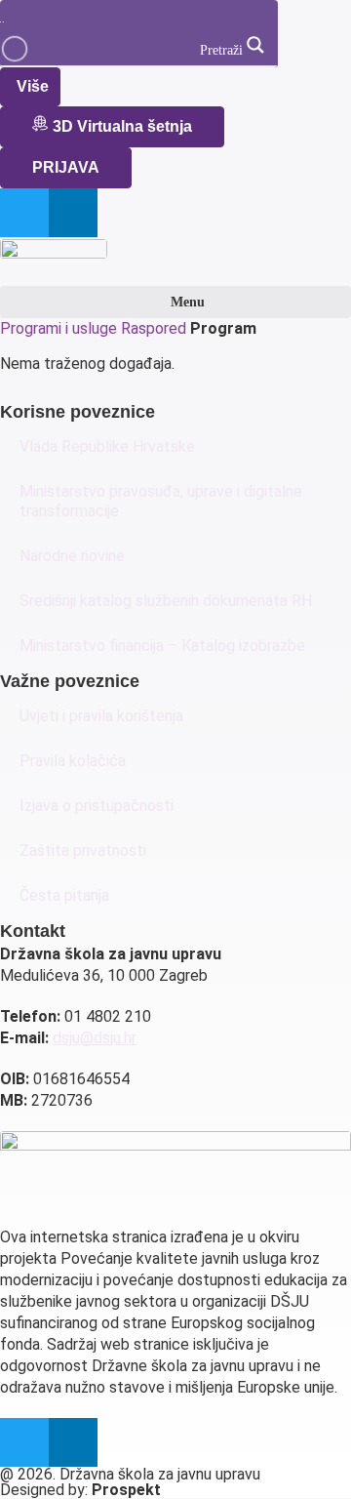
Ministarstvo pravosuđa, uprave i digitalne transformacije (161, 501)
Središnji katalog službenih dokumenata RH (166, 600)
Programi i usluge (58, 328)
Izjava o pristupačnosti (97, 805)
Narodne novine (72, 556)
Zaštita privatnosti (83, 850)
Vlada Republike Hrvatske (107, 446)
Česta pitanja (64, 895)
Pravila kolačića (73, 760)
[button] (175, 302)
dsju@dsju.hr (94, 1038)
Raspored (153, 328)
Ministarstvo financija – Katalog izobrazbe (162, 645)
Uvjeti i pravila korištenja (101, 716)
